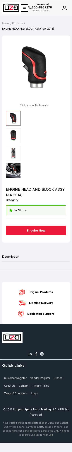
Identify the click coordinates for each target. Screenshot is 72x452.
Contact (23, 385)
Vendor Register (40, 377)
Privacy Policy (40, 385)
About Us (9, 385)
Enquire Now (36, 230)
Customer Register (15, 377)
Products (17, 23)
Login (34, 393)
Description (10, 256)
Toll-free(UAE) (38, 4)
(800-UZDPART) (39, 10)
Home (5, 23)
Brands (58, 377)
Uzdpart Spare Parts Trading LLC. (35, 409)
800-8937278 (40, 7)
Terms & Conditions (16, 393)
